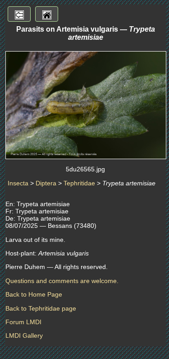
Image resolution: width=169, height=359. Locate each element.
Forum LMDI (23, 322)
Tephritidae (79, 183)
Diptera (46, 183)
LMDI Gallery (24, 335)
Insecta (18, 183)
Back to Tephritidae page (40, 308)
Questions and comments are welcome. (62, 280)
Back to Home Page (33, 294)
